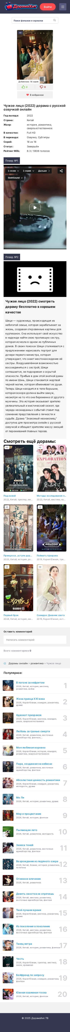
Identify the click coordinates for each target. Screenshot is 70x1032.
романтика (37, 663)
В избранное (37, 95)
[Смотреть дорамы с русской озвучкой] (21, 7)
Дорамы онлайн (18, 663)
